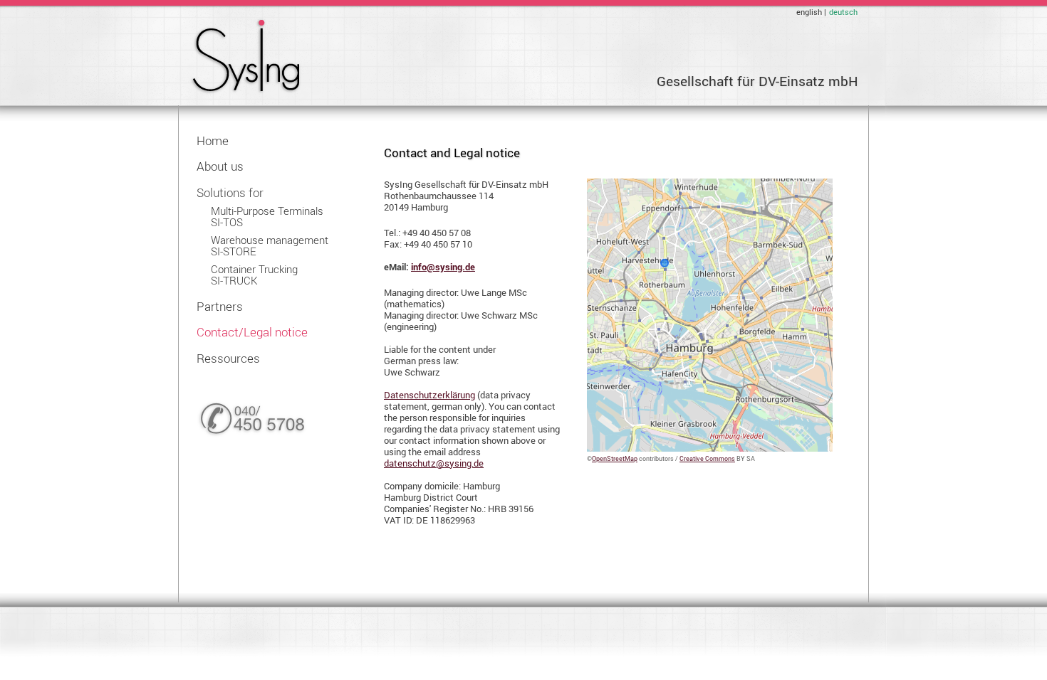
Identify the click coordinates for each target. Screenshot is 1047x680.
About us (220, 166)
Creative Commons (707, 458)
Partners (220, 306)
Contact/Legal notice (252, 332)
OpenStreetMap (614, 458)
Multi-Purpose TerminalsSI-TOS (267, 216)
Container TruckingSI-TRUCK (254, 274)
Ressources (228, 358)
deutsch (843, 12)
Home (213, 140)
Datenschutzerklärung (429, 394)
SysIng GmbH (245, 56)
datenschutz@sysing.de (434, 463)
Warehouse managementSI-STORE (269, 245)
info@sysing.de (443, 266)
